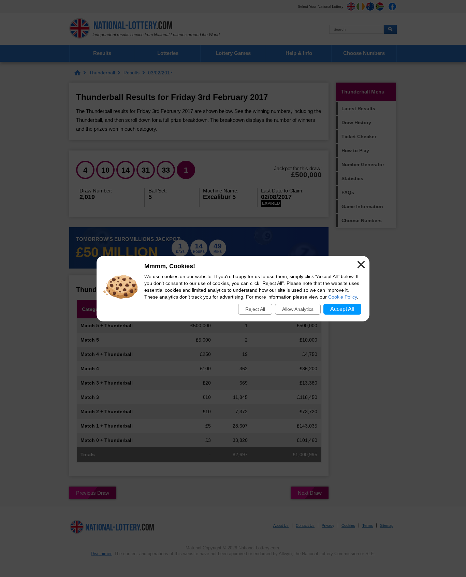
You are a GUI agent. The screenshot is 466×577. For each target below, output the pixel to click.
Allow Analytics (298, 309)
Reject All (255, 309)
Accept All (342, 309)
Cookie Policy (342, 297)
